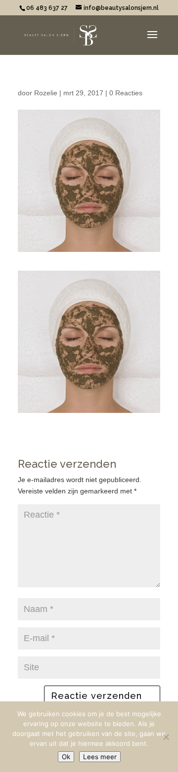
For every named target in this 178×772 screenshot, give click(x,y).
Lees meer (100, 757)
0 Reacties (125, 93)
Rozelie (45, 93)
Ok (66, 757)
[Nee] (166, 737)
